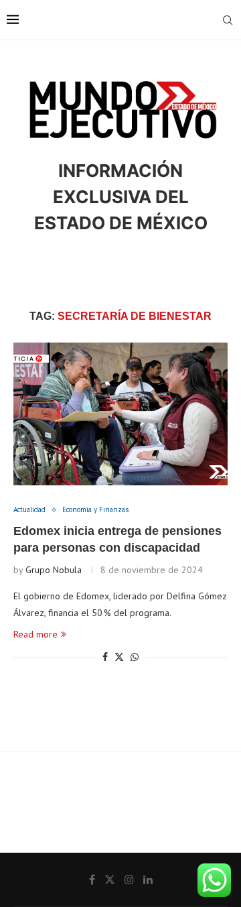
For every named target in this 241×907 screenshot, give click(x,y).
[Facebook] (92, 879)
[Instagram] (129, 879)
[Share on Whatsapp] (135, 657)
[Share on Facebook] (105, 657)
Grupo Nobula (53, 570)
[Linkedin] (148, 879)
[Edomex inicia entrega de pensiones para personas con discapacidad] (120, 414)
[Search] (227, 20)
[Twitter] (109, 879)
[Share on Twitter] (119, 657)
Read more (35, 634)
